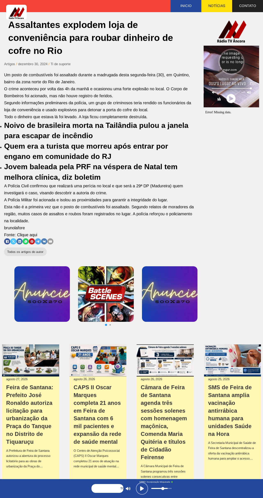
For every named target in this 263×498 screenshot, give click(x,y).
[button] (106, 325)
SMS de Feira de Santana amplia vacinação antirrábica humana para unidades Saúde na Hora (230, 410)
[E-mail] (50, 241)
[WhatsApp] (26, 241)
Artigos (9, 64)
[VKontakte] (44, 241)
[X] (13, 241)
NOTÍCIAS (216, 6)
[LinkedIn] (19, 241)
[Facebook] (7, 241)
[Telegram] (38, 241)
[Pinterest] (32, 241)
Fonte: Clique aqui (20, 235)
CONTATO (247, 6)
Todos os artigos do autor (25, 252)
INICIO (186, 6)
